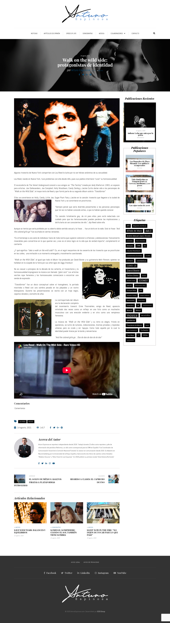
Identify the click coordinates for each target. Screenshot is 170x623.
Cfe (145, 246)
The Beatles (144, 330)
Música (101, 33)
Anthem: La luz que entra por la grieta (139, 134)
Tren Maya (130, 335)
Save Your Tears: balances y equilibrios (29, 531)
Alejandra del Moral (139, 226)
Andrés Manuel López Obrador (139, 235)
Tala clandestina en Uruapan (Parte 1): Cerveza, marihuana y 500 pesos (139, 182)
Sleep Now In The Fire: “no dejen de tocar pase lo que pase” (102, 532)
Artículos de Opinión (52, 33)
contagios (130, 261)
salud (147, 325)
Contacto (135, 33)
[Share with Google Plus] (87, 75)
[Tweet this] (83, 75)
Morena (129, 310)
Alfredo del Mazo (134, 230)
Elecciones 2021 (140, 285)
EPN (141, 290)
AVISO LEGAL (75, 562)
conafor (148, 256)
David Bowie (133, 270)
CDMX (138, 246)
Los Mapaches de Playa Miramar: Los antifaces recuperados (139, 163)
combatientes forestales (134, 256)
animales (130, 241)
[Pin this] (90, 75)
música (30, 422)
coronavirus (141, 260)
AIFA (128, 226)
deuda (144, 276)
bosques (130, 246)
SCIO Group (101, 611)
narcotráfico (145, 315)
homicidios (141, 300)
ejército (129, 285)
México (138, 310)
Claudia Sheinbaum (134, 251)
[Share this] (79, 75)
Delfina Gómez (133, 275)
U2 (138, 335)
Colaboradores (117, 33)
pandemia (131, 320)
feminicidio (131, 300)
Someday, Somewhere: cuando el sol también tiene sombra (63, 532)
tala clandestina (132, 330)
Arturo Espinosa (80, 70)
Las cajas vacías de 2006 (139, 205)
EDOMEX (143, 280)
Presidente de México (134, 325)
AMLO (148, 231)
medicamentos (147, 305)
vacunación (130, 340)
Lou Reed (22, 422)
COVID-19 (131, 265)
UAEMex (145, 335)
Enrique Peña (131, 290)
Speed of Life (71, 33)
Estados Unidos (132, 295)
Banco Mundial (140, 241)
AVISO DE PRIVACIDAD (91, 562)
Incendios (130, 305)
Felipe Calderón (145, 295)
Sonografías (88, 33)
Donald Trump (131, 281)
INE (138, 305)
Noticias (34, 33)
